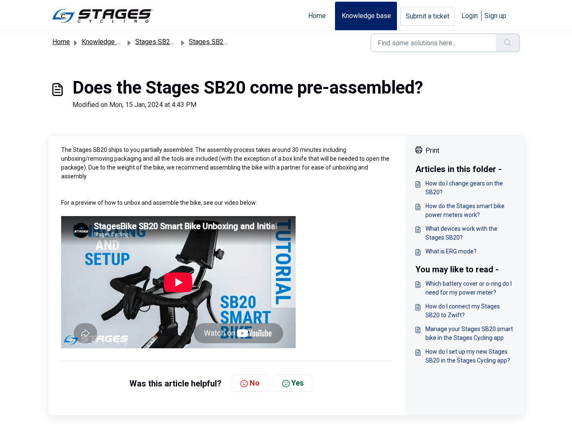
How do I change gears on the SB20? (464, 188)
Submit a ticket (427, 16)
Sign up (495, 16)
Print (432, 150)
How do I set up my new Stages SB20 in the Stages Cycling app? (467, 356)
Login (469, 16)
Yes (297, 382)
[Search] (508, 43)
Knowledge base (366, 16)
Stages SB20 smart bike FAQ (231, 42)
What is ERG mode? (451, 251)
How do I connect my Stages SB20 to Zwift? (462, 310)
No (255, 382)
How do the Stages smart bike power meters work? (465, 210)
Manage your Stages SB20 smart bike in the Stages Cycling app (469, 333)
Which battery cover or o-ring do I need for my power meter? (468, 288)
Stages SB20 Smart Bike (171, 42)
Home (317, 16)
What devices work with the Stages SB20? (461, 233)
